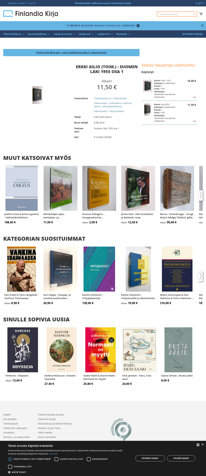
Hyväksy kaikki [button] (150, 458)
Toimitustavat (10, 423)
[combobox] (177, 14)
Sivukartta (8, 432)
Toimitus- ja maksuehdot (16, 437)
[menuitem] (12, 34)
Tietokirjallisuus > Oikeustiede (110, 98)
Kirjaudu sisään (16, 3)
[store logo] (30, 13)
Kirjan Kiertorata (47, 437)
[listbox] (198, 444)
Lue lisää (53, 453)
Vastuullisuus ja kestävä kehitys (55, 423)
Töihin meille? (45, 432)
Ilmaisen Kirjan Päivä (49, 428)
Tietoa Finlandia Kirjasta (51, 414)
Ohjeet (6, 414)
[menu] (103, 34)
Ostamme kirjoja (47, 419)
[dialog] (103, 458)
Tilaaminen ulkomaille (15, 428)
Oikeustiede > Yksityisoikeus (109, 111)
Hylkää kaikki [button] (181, 458)
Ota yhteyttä (9, 419)
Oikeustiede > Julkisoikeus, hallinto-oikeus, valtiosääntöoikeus (113, 105)
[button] (69, 472)
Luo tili (32, 3)
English (200, 3)
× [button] (202, 444)
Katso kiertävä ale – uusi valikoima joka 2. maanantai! (71, 52)
